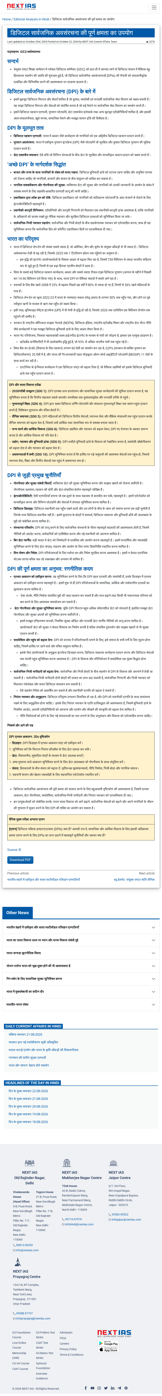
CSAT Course (20, 1368)
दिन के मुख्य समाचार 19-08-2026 (28, 1114)
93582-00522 (120, 1214)
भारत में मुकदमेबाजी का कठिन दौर (25, 991)
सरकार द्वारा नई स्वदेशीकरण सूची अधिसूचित (33, 1042)
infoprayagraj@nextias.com (33, 1318)
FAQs (63, 1338)
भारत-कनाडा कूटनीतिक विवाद (24, 953)
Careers (64, 1343)
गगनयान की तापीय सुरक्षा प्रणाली (28, 1058)
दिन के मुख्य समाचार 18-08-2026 (28, 1122)
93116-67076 (73, 1219)
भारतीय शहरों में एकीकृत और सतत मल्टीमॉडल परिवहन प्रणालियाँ (43, 880)
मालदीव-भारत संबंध (17, 1004)
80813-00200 (24, 1245)
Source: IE (14, 850)
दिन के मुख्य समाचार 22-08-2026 (28, 1091)
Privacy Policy (68, 1349)
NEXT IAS (29, 1177)
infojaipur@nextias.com (126, 1219)
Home (6, 19)
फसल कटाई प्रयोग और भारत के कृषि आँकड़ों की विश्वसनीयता (44, 1050)
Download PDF (20, 860)
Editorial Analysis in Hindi (31, 19)
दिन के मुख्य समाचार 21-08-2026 (28, 1099)
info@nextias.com (27, 1250)
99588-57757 (24, 1313)
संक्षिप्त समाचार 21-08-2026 (25, 1034)
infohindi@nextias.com (79, 1224)
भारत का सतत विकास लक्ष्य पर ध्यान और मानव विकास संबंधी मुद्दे (42, 940)
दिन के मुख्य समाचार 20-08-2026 (28, 1106)
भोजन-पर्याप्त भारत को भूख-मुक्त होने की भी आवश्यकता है (38, 966)
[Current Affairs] (21, 6)
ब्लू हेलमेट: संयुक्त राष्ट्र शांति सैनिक (134, 880)
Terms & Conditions (71, 1354)
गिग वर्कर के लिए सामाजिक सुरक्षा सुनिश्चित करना (34, 979)
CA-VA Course (20, 1363)
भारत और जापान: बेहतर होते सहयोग (29, 1065)
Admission (66, 1332)
